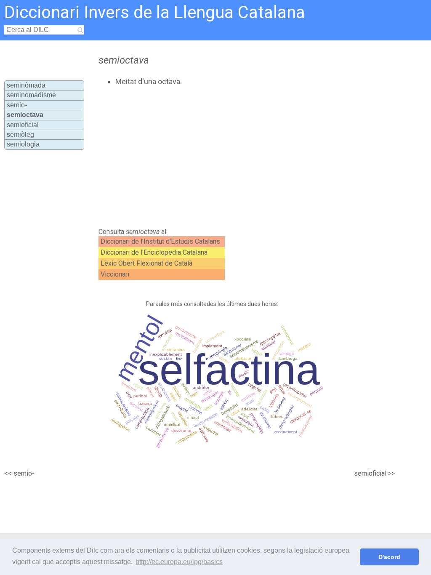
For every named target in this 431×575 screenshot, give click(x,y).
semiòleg (20, 134)
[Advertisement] (239, 157)
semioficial (23, 124)
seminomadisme (31, 94)
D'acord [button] (389, 557)
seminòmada (26, 85)
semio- (17, 105)
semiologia (23, 144)
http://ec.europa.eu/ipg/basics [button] (179, 561)
